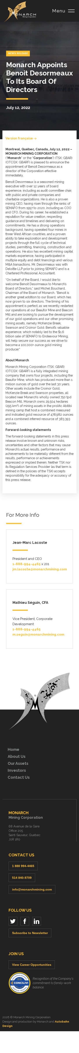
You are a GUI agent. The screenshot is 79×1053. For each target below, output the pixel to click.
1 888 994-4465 (23, 866)
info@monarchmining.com (32, 889)
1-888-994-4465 (27, 564)
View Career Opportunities (31, 964)
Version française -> (21, 138)
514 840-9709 (22, 877)
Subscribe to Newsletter (30, 933)
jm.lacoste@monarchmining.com (40, 569)
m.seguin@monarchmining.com (38, 634)
